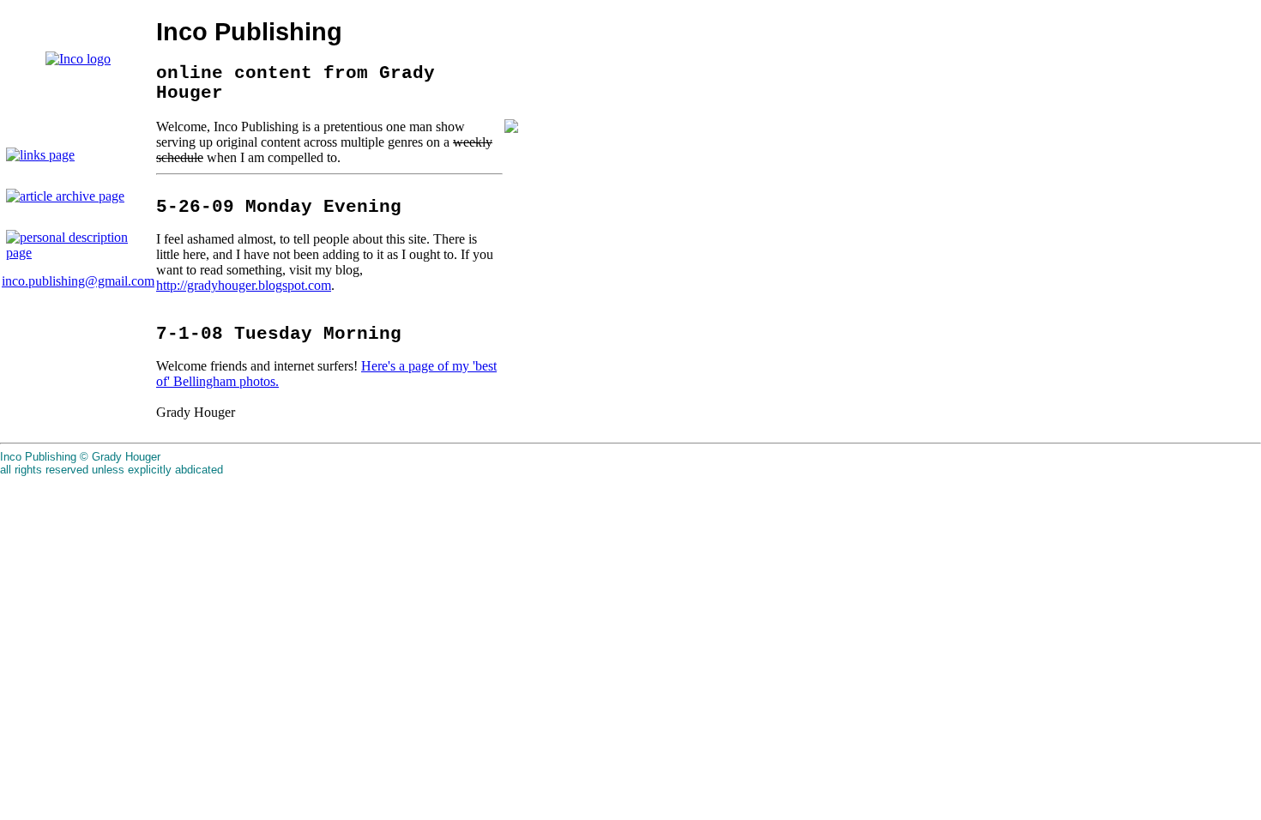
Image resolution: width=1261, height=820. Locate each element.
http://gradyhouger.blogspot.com (243, 285)
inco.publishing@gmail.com (78, 281)
